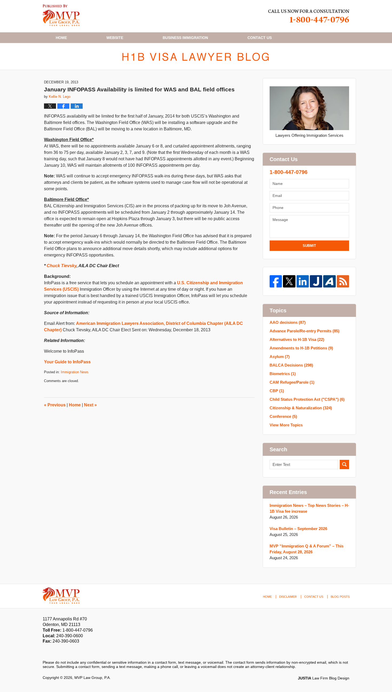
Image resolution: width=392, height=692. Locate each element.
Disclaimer (288, 596)
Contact (259, 38)
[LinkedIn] (302, 281)
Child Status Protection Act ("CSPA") (307, 399)
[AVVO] (329, 281)
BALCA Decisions (291, 365)
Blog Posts (340, 596)
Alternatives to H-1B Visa (297, 339)
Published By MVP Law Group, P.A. (308, 16)
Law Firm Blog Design (323, 678)
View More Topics (286, 425)
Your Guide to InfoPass (67, 362)
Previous (55, 405)
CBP (277, 390)
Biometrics (283, 373)
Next (90, 405)
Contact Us (313, 596)
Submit (309, 246)
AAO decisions (288, 322)
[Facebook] (275, 281)
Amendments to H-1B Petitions (301, 348)
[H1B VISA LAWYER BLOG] (196, 56)
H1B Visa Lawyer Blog (61, 15)
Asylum (280, 356)
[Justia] (316, 281)
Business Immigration (185, 38)
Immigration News (75, 372)
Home (61, 38)
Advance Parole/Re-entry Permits (304, 331)
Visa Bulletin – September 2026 (298, 528)
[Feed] (343, 281)
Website (114, 38)
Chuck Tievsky (62, 265)
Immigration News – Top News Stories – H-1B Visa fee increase (309, 508)
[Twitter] (289, 281)
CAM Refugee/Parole (292, 382)
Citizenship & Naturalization (301, 408)
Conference (283, 416)
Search (344, 464)
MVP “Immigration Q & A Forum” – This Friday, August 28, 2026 (306, 549)
